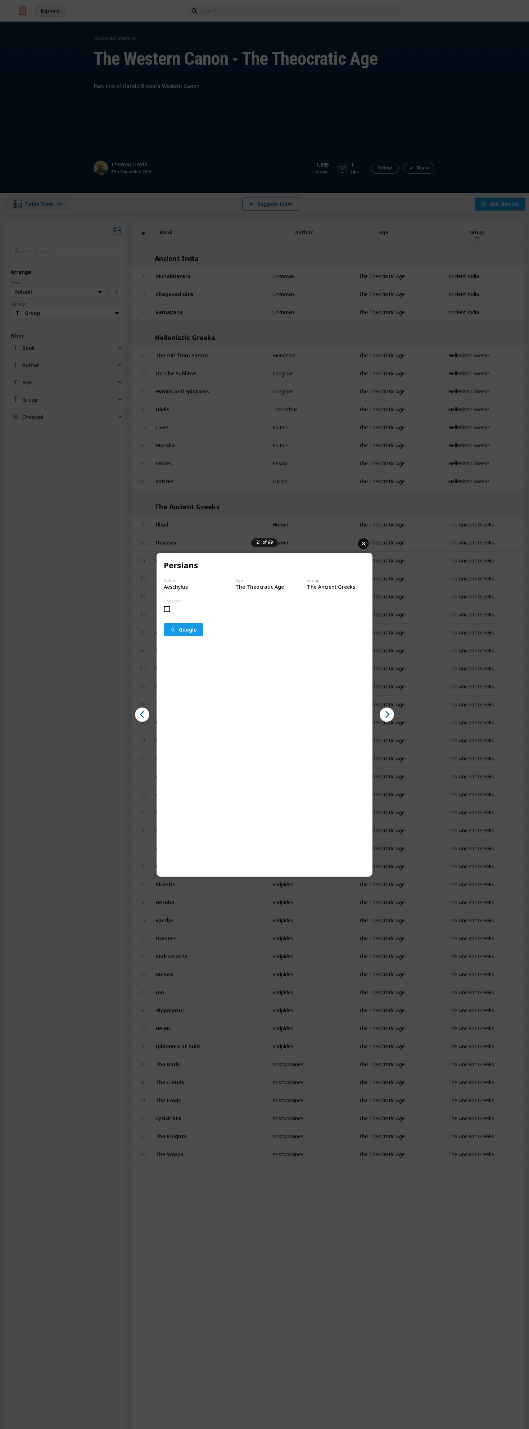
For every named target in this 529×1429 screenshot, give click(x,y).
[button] (142, 714)
